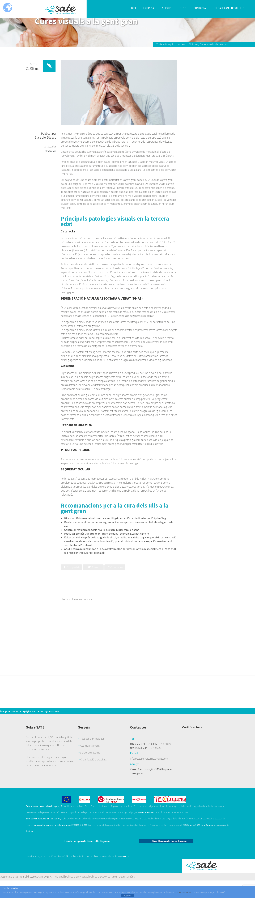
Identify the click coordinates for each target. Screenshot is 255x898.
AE (16, 876)
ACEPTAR (127, 896)
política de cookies (183, 892)
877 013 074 (164, 744)
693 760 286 (154, 748)
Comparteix (73, 567)
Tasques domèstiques (92, 738)
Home (180, 44)
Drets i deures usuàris (123, 876)
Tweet (95, 567)
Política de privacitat (76, 876)
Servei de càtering (90, 752)
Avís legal (59, 876)
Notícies (193, 44)
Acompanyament (89, 745)
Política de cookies (99, 876)
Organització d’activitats (93, 759)
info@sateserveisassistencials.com (149, 758)
